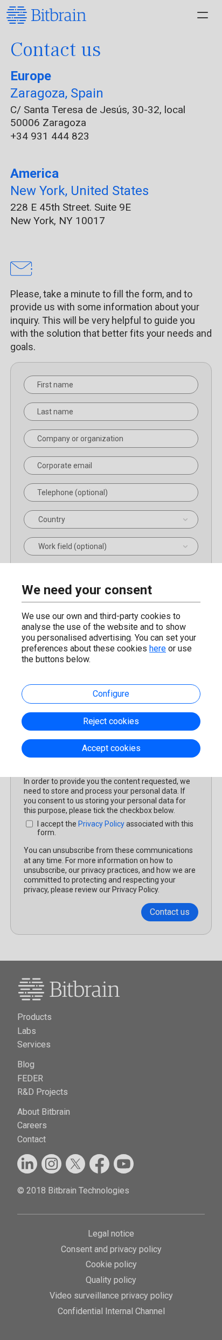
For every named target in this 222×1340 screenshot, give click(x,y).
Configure (111, 694)
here (157, 648)
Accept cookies (111, 748)
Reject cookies (111, 721)
